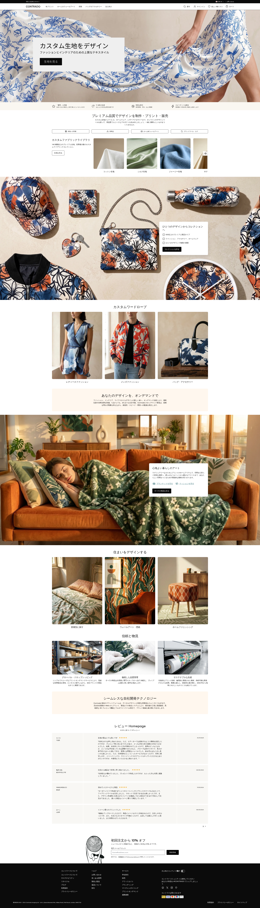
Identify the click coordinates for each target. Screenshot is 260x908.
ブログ (63, 885)
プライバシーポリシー (69, 891)
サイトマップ (242, 902)
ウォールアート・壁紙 (130, 627)
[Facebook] (164, 887)
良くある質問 (96, 878)
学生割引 (125, 875)
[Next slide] (205, 153)
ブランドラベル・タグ (191, 131)
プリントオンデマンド (130, 891)
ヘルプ (94, 871)
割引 (93, 888)
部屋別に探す (77, 627)
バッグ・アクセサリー (183, 382)
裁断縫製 (125, 895)
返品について (96, 885)
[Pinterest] (177, 887)
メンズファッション (130, 382)
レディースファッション (77, 382)
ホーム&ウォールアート (151, 131)
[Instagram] (173, 887)
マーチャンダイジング (130, 888)
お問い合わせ (230, 1)
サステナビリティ (67, 878)
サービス (125, 871)
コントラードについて (69, 871)
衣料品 (111, 131)
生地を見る (58, 153)
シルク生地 (142, 171)
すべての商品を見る (161, 491)
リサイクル (65, 881)
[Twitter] (168, 887)
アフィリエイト (127, 881)
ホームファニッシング (183, 627)
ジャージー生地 (175, 171)
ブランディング (127, 885)
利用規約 (64, 888)
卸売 (123, 878)
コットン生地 (108, 171)
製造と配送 (96, 881)
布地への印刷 (72, 131)
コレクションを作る (172, 249)
